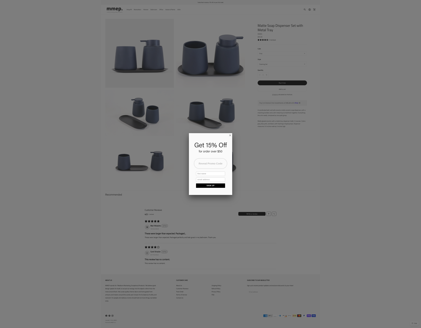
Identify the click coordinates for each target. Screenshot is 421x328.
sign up (211, 186)
